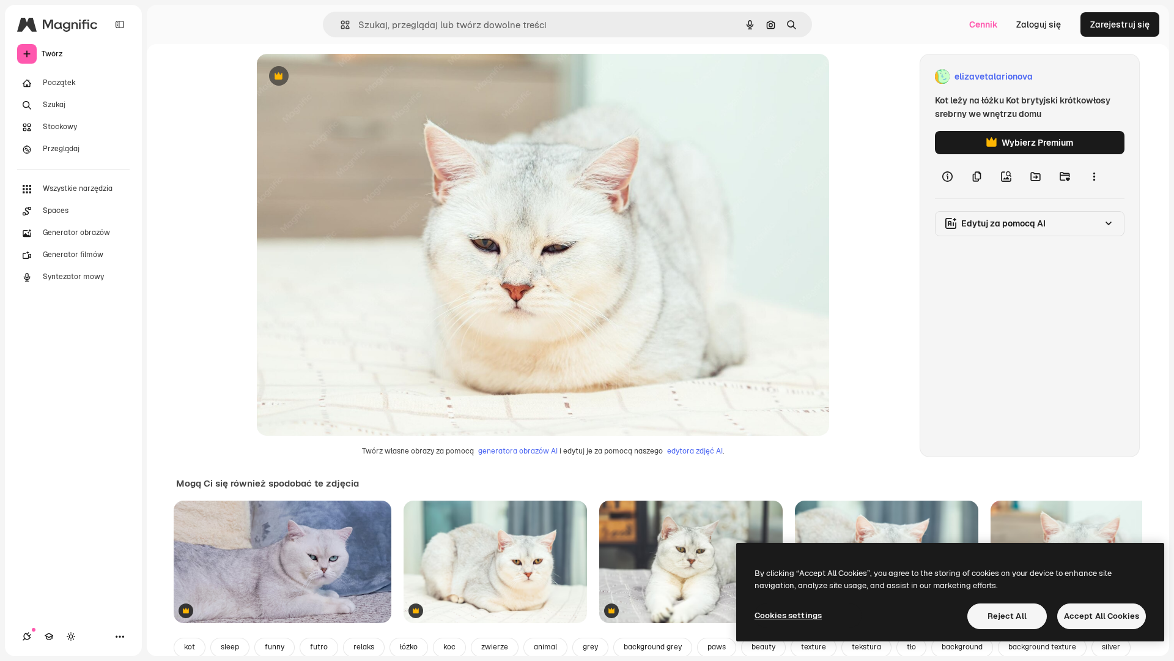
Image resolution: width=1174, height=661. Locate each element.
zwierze (494, 647)
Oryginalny (341, 77)
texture (813, 647)
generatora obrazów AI (518, 451)
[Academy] (49, 636)
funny (274, 647)
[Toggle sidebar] (120, 24)
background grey (653, 647)
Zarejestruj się (1120, 24)
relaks (363, 647)
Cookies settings (788, 615)
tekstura (866, 647)
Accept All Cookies (1101, 616)
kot (189, 647)
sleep (230, 647)
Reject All (1007, 616)
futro (319, 647)
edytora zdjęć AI (695, 451)
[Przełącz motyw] (71, 636)
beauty (763, 647)
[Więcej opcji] (1094, 176)
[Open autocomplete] (340, 24)
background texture (1042, 647)
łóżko (409, 647)
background (962, 647)
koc (449, 647)
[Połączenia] (27, 636)
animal (545, 647)
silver (1111, 647)
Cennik (983, 24)
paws (716, 647)
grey (590, 647)
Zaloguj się (1038, 24)
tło (911, 647)
